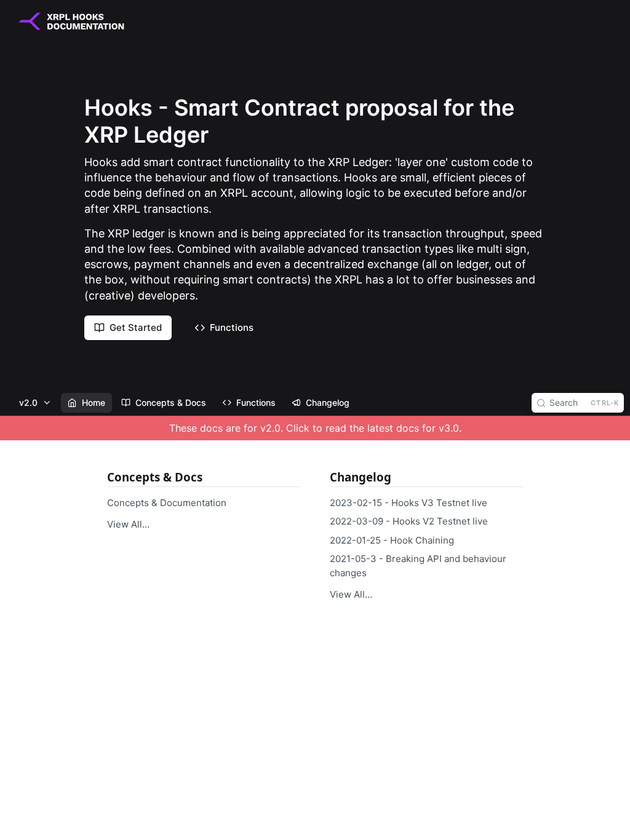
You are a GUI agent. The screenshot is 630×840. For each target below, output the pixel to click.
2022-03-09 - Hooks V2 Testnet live (409, 521)
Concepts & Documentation (166, 503)
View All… (128, 524)
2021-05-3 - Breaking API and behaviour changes (418, 566)
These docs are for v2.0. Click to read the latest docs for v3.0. (315, 428)
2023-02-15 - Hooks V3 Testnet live (408, 503)
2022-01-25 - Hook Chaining (392, 540)
